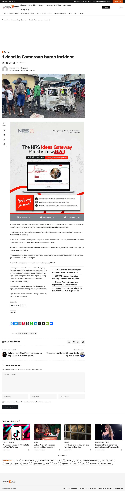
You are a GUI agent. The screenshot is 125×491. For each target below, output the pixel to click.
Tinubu (44, 13)
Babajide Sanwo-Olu (60, 13)
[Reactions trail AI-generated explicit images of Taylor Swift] (108, 432)
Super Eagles (37, 464)
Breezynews (15, 68)
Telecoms (11, 442)
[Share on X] (3, 62)
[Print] (13, 62)
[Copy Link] (10, 62)
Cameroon (33, 333)
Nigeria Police (106, 464)
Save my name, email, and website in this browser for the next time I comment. (27, 402)
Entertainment (99, 442)
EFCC (70, 13)
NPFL (83, 464)
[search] (117, 7)
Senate (25, 464)
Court (81, 13)
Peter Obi (93, 464)
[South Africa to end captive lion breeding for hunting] (77, 432)
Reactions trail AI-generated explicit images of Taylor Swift (107, 446)
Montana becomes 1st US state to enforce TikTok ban (16, 446)
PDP (50, 13)
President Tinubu (13, 13)
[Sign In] (112, 7)
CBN (47, 464)
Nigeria (16, 464)
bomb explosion (23, 333)
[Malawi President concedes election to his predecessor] (47, 432)
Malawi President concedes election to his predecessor (44, 446)
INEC (76, 13)
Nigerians (65, 464)
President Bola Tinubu (27, 13)
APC (38, 13)
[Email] (6, 62)
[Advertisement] (43, 35)
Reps (55, 464)
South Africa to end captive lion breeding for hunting (76, 446)
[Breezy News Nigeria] (9, 481)
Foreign (7, 52)
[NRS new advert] (47, 171)
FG (5, 13)
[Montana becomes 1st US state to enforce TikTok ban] (16, 432)
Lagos (75, 464)
